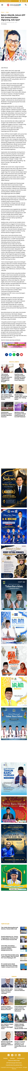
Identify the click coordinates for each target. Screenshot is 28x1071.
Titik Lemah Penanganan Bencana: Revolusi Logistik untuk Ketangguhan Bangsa (6, 377)
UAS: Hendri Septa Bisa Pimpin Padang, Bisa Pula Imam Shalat (7, 397)
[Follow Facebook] (19, 1)
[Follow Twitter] (22, 1)
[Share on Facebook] (6, 354)
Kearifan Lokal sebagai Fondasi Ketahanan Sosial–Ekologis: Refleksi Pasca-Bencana (20, 377)
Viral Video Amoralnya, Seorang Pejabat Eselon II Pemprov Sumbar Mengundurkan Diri (8, 948)
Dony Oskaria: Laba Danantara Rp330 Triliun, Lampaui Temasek (7, 991)
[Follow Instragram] (15, 1055)
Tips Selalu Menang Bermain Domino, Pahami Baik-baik (9, 928)
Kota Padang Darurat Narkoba (20, 989)
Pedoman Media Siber (14, 1060)
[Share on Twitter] (10, 354)
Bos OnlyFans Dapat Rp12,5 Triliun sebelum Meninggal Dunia (7, 1026)
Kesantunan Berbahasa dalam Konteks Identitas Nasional (6, 415)
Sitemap (12, 1058)
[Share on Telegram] (17, 354)
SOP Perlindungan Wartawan (14, 1063)
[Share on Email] (21, 354)
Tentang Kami (21, 1058)
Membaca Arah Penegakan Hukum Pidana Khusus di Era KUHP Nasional (20, 415)
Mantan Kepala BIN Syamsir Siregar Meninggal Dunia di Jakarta (7, 1044)
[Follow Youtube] (26, 1)
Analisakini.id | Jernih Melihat (15, 1067)
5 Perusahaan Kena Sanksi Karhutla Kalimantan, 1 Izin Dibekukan (20, 1009)
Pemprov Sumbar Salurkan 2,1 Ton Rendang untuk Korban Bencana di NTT (20, 1044)
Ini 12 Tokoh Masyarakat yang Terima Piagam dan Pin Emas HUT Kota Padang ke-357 (10, 956)
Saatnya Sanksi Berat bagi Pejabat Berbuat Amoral (7, 1008)
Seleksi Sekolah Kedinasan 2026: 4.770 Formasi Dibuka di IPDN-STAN (21, 1026)
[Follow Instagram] (24, 1)
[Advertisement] (14, 435)
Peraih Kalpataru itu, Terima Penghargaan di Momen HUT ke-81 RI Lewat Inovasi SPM (9, 938)
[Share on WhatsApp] (14, 354)
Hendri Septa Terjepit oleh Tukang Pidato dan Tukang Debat (21, 397)
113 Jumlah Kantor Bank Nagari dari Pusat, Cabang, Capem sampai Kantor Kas (9, 965)
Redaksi (5, 1058)
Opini (7, 12)
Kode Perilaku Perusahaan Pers (14, 1065)
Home (2, 12)
